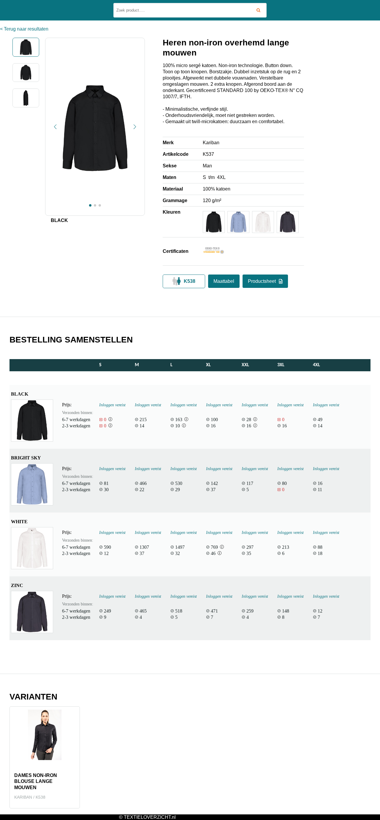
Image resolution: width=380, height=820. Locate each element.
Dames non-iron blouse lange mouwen (35, 781)
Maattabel (223, 281)
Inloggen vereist (112, 404)
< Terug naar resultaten (24, 28)
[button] (55, 126)
